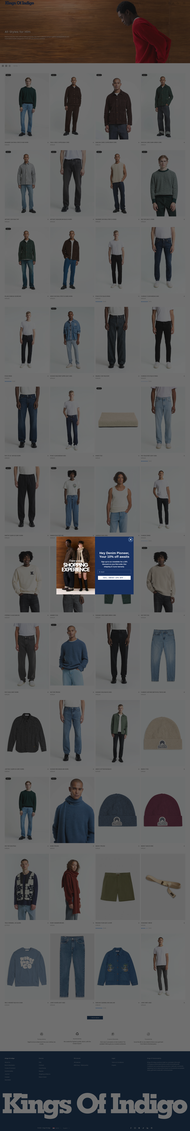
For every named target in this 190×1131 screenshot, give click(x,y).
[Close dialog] (131, 540)
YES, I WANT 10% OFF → (114, 578)
